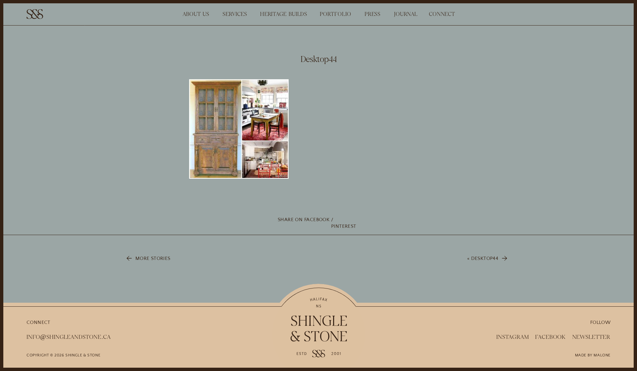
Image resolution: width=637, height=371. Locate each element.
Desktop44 (484, 258)
